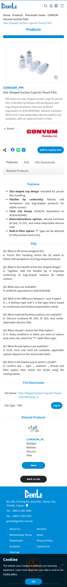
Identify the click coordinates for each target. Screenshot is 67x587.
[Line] (18, 150)
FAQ (26, 162)
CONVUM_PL (35, 439)
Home (6, 15)
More (33, 465)
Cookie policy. (10, 574)
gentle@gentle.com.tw (19, 521)
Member (41, 529)
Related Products (17, 171)
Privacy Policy (45, 540)
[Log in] (51, 5)
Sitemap (14, 552)
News (40, 535)
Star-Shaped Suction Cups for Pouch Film (27, 23)
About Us (15, 529)
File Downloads (45, 162)
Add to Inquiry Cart (50, 150)
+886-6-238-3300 (21, 510)
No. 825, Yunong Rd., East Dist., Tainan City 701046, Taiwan (30, 503)
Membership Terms (21, 535)
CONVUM (53, 15)
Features (12, 162)
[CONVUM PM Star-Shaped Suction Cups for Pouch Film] (9, 6)
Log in (56, 405)
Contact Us (43, 546)
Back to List (33, 479)
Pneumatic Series (35, 15)
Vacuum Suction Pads (15, 19)
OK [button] (33, 581)
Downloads (16, 540)
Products (17, 15)
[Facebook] (13, 150)
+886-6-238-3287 (22, 516)
